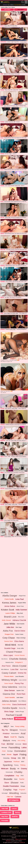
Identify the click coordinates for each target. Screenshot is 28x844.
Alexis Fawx (20, 606)
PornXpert (2, 281)
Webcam (4, 769)
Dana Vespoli (8, 683)
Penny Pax (19, 683)
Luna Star (14, 669)
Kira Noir (20, 645)
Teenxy (17, 812)
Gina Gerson (9, 690)
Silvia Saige (9, 712)
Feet (3, 744)
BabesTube (2, 249)
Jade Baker (19, 697)
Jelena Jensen (9, 701)
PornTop (2, 408)
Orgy (17, 775)
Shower (14, 783)
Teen (12, 726)
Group (13, 758)
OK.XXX (2, 217)
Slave (6, 783)
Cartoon (18, 797)
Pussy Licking (19, 726)
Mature (6, 740)
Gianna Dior (9, 694)
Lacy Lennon (23, 680)
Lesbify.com (5, 2)
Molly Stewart (6, 620)
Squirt (15, 755)
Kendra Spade (10, 708)
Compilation (9, 776)
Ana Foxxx (6, 666)
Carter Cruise (19, 634)
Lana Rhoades (19, 676)
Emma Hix (22, 673)
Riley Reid (20, 613)
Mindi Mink (10, 645)
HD (18, 768)
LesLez (2, 137)
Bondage (10, 751)
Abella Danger (9, 596)
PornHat (2, 89)
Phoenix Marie (9, 676)
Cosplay (7, 790)
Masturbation (15, 733)
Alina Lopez (8, 655)
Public (22, 782)
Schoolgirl (5, 793)
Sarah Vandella (10, 697)
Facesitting (14, 747)
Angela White (22, 602)
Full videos (11, 4)
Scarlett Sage (9, 648)
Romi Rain (21, 694)
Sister (15, 779)
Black (6, 737)
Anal (23, 733)
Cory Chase (9, 638)
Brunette (8, 779)
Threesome (22, 730)
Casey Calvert (9, 673)
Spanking (8, 765)
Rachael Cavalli (14, 715)
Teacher (21, 779)
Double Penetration (11, 786)
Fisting (23, 754)
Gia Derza (4, 659)
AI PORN (23, 4)
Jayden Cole (20, 690)
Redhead (17, 761)
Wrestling (14, 793)
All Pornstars (20, 718)
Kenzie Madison (16, 217)
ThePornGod (3, 41)
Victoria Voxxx (23, 41)
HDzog (2, 25)
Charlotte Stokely (18, 659)
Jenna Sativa (9, 606)
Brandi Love (10, 617)
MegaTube (2, 440)
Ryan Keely (23, 669)
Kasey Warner (7, 105)
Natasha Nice (10, 662)
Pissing (16, 765)
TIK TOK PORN (17, 4)
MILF (6, 726)
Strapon (14, 730)
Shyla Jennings (20, 638)
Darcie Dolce (19, 631)
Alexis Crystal (19, 666)
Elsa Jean (21, 616)
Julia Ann (10, 627)
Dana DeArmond (19, 705)
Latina (24, 748)
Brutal (3, 754)
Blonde (9, 754)
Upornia (2, 233)
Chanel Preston (14, 652)
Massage (4, 747)
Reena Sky (22, 708)
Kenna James (9, 603)
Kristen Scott (7, 610)
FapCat (2, 456)
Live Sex (5, 4)
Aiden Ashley (6, 704)
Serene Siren (8, 641)
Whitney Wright (9, 680)
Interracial (18, 744)
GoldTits (15, 816)
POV (22, 775)
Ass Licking (21, 740)
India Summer (21, 610)
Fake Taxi (10, 796)
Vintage (22, 786)
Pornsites (4, 820)
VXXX (1, 73)
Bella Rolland (7, 719)
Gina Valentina (9, 687)
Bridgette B (19, 662)
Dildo (19, 758)
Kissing (14, 740)
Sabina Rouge (19, 711)
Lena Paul (19, 599)
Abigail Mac (22, 595)
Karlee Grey (22, 687)
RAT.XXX (2, 488)
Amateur (6, 733)
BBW (22, 761)
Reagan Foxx (9, 634)
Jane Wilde (9, 624)
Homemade (9, 772)
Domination (20, 751)
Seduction (23, 793)
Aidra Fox (8, 631)
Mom (25, 744)
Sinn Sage (18, 627)
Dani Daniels (20, 624)
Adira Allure (14, 25)
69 (23, 758)
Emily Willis (20, 648)
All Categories (14, 800)
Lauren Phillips (7, 313)
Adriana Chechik (19, 620)
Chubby (18, 772)
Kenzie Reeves (20, 655)
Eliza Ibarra (19, 641)
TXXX (1, 313)
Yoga (15, 790)
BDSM (10, 744)
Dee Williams (22, 701)
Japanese (8, 762)
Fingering (21, 737)
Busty (13, 769)
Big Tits (5, 730)
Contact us (22, 842)
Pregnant (22, 789)
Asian (4, 751)
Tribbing (22, 765)
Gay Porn (4, 816)
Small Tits (13, 737)
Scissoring (6, 758)
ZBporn (2, 472)
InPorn (1, 520)
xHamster (2, 265)
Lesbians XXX (6, 812)
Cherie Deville (9, 599)
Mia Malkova (5, 669)
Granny (24, 769)
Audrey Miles (7, 25)
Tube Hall (4, 808)
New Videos (7, 9)
